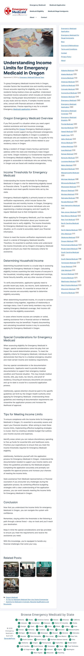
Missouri (54, 633)
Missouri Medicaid (67, 190)
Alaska (29, 620)
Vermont (49, 649)
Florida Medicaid (67, 124)
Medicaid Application (57, 5)
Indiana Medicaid (67, 146)
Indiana (65, 626)
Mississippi (43, 633)
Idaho (48, 626)
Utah (40, 649)
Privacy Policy (66, 57)
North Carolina (26, 639)
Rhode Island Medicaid (69, 249)
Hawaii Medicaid (67, 132)
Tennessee (50, 646)
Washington (69, 649)
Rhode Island (70, 643)
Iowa (74, 626)
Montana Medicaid (67, 194)
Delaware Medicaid (68, 97)
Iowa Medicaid (66, 150)
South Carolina (23, 646)
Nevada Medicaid (67, 202)
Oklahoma (23, 643)
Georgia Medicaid (67, 128)
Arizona (54, 620)
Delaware (45, 623)
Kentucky (30, 630)
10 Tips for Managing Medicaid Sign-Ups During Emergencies (27, 599)
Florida (73, 623)
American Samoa (42, 620)
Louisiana (41, 630)
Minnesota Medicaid (68, 183)
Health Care (65, 135)
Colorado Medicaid (68, 89)
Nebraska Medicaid (68, 198)
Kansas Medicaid (67, 154)
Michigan (20, 633)
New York (72, 636)
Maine (50, 630)
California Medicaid (68, 85)
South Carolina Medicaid (70, 252)
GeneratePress (9, 638)
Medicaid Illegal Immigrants (58, 11)
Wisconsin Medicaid (68, 289)
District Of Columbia (60, 623)
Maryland (60, 630)
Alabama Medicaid (67, 70)
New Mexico (61, 636)
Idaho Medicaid (66, 139)
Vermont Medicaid (67, 274)
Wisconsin (48, 653)
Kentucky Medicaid (68, 158)
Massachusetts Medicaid (70, 173)
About (32, 17)
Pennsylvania (45, 643)
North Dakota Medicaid (69, 230)
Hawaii (40, 626)
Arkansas (64, 620)
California (75, 620)
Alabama (20, 620)
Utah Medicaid (66, 270)
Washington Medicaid (69, 281)
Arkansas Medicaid (68, 82)
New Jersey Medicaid (69, 212)
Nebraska (74, 633)
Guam (31, 626)
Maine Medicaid (67, 165)
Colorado (22, 623)
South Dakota (37, 646)
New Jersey (48, 636)
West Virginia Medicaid (69, 285)
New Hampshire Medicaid (70, 205)
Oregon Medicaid (12, 597)
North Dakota (40, 639)
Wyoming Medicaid (68, 293)
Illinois (57, 626)
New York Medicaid (68, 220)
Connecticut (34, 623)
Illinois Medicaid (67, 143)
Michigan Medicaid (68, 179)
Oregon (22, 129)
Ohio (72, 639)
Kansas (20, 630)
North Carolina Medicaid (70, 223)
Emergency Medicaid (37, 5)
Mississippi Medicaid (68, 187)
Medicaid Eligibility (37, 11)
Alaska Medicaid (67, 74)
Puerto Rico (58, 643)
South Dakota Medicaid (69, 259)
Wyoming (59, 653)
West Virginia (36, 653)
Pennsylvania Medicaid (69, 245)
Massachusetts (72, 630)
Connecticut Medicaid (69, 93)
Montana (64, 633)
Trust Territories (71, 646)
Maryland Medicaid (68, 169)
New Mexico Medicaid (69, 216)
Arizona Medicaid (67, 78)
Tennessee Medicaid (68, 263)
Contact (44, 17)
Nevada (22, 636)
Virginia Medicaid (67, 278)
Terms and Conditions (69, 49)
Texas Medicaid (66, 266)
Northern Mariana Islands (57, 639)
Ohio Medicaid (66, 234)
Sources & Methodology (70, 45)
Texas (60, 646)
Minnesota (31, 633)
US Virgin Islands (28, 649)
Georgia (22, 626)
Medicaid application (21, 109)
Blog (62, 42)
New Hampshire (34, 636)
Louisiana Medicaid (68, 161)
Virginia (58, 649)
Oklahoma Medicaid (68, 237)
